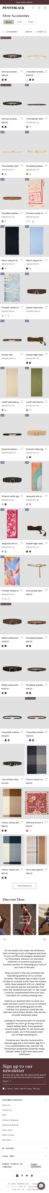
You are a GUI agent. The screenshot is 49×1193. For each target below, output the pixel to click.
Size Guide (6, 1140)
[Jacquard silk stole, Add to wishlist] (46, 496)
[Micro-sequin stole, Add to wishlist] (22, 260)
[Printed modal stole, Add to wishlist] (46, 213)
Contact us (7, 1110)
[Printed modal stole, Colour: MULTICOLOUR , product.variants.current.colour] (5, 598)
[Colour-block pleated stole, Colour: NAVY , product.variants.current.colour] (5, 877)
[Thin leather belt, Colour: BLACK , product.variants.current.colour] (27, 126)
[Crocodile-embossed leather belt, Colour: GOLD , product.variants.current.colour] (27, 79)
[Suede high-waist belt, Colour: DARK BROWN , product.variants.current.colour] (27, 551)
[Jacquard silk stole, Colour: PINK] (2, 551)
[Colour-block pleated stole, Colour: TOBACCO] (2, 878)
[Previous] (5, 939)
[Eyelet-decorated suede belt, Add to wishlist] (46, 307)
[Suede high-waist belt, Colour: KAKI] (30, 551)
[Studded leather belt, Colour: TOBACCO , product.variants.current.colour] (2, 221)
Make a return (8, 1135)
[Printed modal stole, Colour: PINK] (8, 315)
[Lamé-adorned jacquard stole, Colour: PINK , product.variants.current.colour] (5, 410)
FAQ (4, 1115)
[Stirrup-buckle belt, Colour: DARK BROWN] (2, 127)
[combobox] (30, 32)
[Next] (43, 939)
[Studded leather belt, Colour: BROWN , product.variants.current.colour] (27, 646)
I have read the (22, 1088)
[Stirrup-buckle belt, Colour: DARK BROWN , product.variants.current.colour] (2, 79)
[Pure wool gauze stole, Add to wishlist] (46, 869)
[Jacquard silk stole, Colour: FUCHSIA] (30, 504)
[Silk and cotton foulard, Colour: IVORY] (30, 830)
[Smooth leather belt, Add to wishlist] (22, 449)
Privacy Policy (32, 1088)
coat (15, 1043)
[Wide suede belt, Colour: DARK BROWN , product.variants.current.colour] (2, 646)
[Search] (33, 7)
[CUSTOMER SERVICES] (46, 1100)
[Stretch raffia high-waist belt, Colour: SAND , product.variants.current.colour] (27, 457)
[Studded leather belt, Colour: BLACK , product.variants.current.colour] (30, 693)
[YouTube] (31, 1175)
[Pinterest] (27, 1175)
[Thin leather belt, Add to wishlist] (46, 118)
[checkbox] (3, 1088)
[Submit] (44, 1081)
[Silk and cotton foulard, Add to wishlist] (46, 822)
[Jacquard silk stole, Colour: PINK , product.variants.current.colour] (27, 504)
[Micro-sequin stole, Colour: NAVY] (27, 268)
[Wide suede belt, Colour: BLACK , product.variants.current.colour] (5, 693)
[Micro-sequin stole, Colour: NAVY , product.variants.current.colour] (2, 268)
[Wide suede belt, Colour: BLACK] (5, 646)
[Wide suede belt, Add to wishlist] (22, 638)
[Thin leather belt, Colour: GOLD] (30, 127)
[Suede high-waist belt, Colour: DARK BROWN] (27, 363)
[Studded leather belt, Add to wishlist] (46, 166)
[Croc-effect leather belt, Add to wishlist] (22, 779)
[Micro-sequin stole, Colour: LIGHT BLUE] (5, 268)
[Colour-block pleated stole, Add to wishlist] (22, 822)
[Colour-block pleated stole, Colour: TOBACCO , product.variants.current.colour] (2, 830)
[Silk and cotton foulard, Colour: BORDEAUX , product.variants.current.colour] (27, 830)
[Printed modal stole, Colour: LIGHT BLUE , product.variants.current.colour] (2, 315)
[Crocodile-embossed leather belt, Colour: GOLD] (2, 740)
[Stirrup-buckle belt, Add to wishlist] (22, 71)
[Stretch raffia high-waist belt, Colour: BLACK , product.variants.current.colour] (5, 504)
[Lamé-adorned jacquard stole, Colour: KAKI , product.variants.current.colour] (27, 410)
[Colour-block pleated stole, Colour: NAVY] (5, 830)
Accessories (11, 32)
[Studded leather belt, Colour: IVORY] (5, 221)
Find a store (7, 1130)
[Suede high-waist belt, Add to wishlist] (46, 354)
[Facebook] (22, 1175)
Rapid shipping (24, 2)
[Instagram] (17, 1175)
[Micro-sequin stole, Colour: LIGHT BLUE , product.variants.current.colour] (30, 268)
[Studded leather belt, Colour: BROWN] (27, 693)
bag (37, 1043)
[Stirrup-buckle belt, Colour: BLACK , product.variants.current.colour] (5, 126)
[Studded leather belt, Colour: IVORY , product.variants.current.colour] (30, 174)
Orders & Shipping (10, 1120)
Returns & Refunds (10, 1125)
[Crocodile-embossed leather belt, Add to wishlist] (46, 71)
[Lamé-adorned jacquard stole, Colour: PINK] (30, 410)
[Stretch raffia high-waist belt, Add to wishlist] (46, 449)
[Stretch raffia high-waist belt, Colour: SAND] (2, 504)
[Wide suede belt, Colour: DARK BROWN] (2, 693)
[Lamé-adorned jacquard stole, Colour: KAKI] (2, 410)
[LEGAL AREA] (46, 1156)
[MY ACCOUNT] (46, 1148)
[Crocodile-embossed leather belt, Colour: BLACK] (30, 80)
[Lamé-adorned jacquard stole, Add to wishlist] (22, 402)
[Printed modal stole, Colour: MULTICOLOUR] (30, 221)
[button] (41, 1186)
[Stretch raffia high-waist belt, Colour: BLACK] (30, 457)
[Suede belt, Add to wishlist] (22, 354)
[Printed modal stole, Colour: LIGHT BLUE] (27, 221)
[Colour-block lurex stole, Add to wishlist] (46, 779)
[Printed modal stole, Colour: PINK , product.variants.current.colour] (33, 221)
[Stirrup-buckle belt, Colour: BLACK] (5, 80)
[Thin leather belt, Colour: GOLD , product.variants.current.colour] (5, 174)
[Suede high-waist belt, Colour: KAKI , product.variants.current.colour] (30, 362)
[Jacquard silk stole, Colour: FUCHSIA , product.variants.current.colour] (5, 551)
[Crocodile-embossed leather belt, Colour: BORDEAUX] (33, 80)
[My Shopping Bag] (39, 7)
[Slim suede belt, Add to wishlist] (46, 590)
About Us (6, 1105)
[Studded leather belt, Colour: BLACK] (30, 646)
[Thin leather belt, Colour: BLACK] (2, 174)
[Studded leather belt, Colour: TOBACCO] (27, 174)
